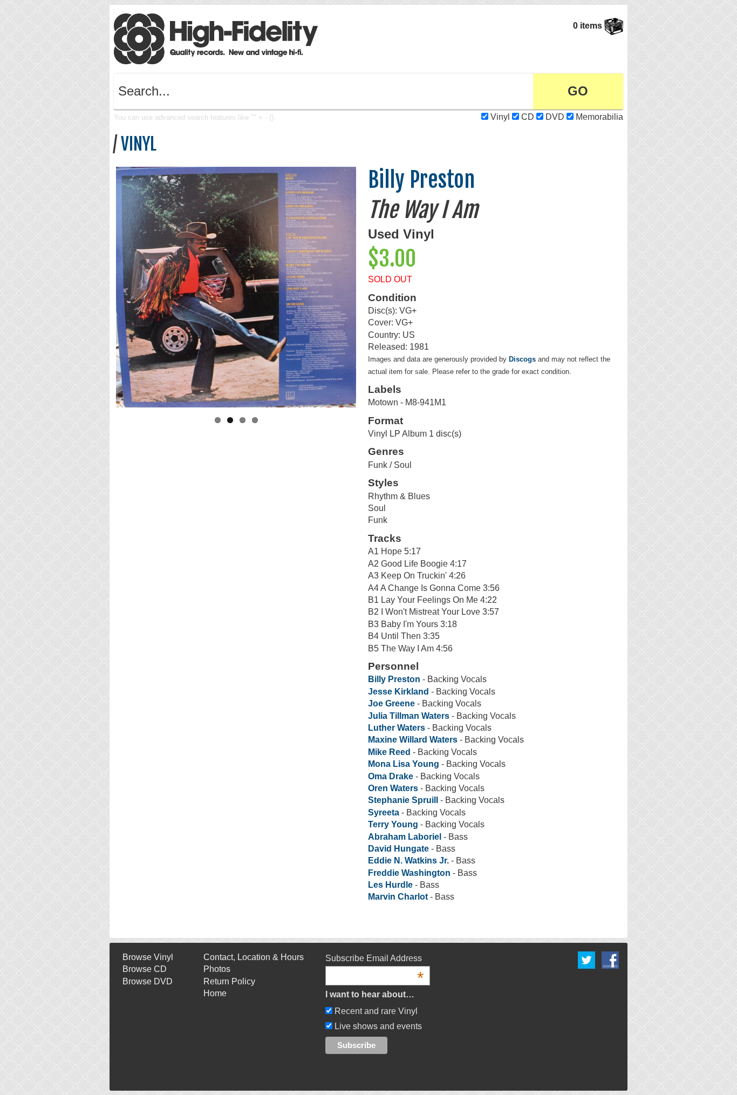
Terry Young (393, 824)
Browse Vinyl (147, 957)
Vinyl (500, 116)
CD (527, 116)
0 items (588, 25)
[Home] (216, 38)
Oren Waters (393, 788)
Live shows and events (377, 1026)
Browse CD (144, 969)
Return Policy (229, 981)
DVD (554, 116)
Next (367, 284)
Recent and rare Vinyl (375, 1011)
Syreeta (383, 812)
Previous (105, 284)
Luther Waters (396, 727)
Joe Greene (391, 703)
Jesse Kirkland (398, 691)
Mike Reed (389, 752)
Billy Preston (421, 179)
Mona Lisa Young (403, 763)
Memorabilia (599, 116)
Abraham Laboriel (404, 836)
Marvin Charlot (398, 896)
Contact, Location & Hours (253, 957)
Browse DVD (147, 981)
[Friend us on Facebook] (610, 959)
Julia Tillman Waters (408, 715)
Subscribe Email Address (374, 959)
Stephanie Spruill (403, 800)
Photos (216, 969)
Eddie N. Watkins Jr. (408, 860)
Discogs (522, 359)
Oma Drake (390, 776)
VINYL (138, 144)
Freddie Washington (409, 873)
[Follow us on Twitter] (586, 959)
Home (215, 993)
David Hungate (398, 848)
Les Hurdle (390, 884)
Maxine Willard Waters (413, 739)
